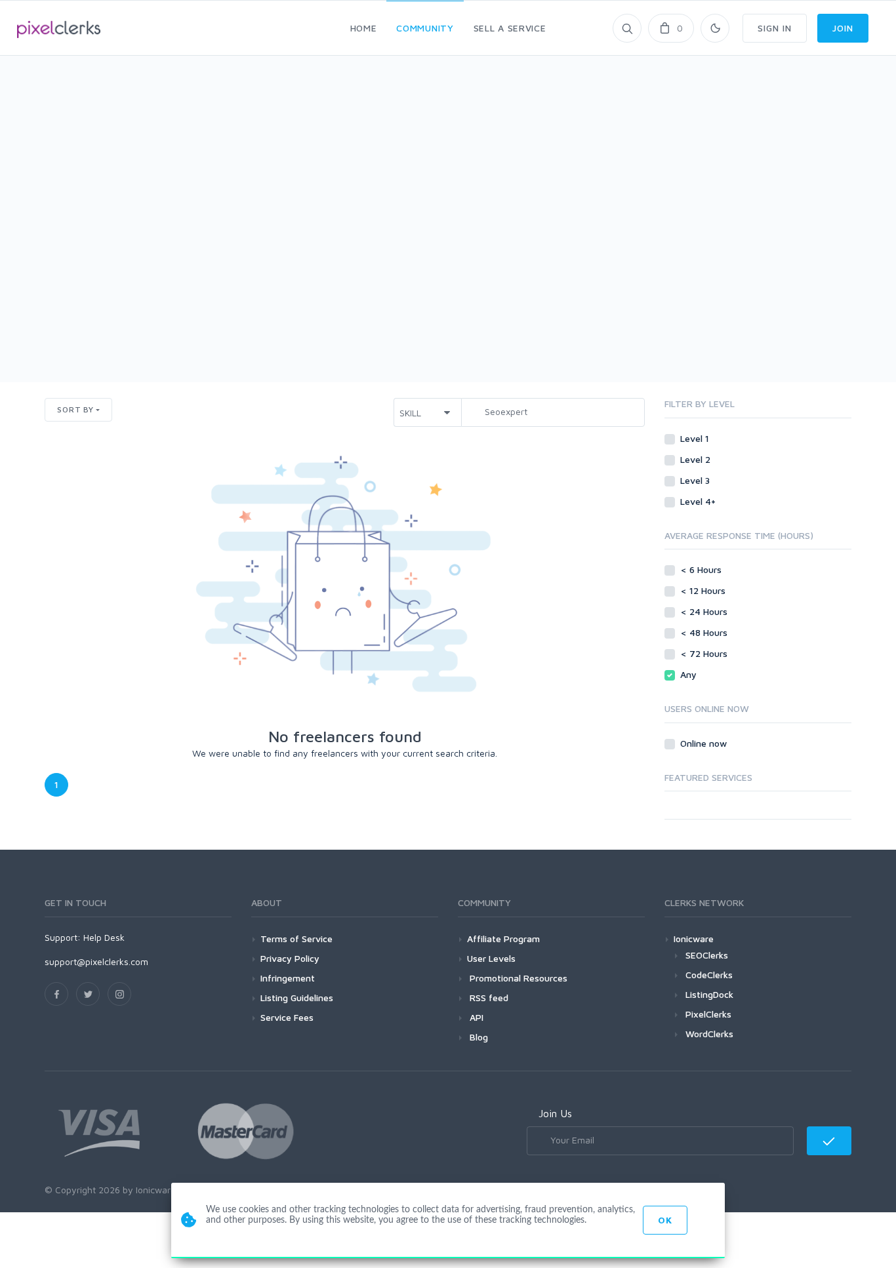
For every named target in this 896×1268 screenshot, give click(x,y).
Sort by (75, 409)
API (475, 1017)
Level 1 (696, 438)
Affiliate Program (503, 938)
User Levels (491, 958)
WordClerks (709, 1033)
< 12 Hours (704, 590)
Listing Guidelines (296, 997)
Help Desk (104, 937)
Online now (704, 743)
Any (689, 674)
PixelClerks (708, 1014)
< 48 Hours (705, 632)
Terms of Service (296, 938)
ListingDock (709, 994)
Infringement (287, 977)
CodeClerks (709, 974)
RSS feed (487, 997)
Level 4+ (699, 501)
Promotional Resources (517, 977)
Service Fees (287, 1017)
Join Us (555, 1113)
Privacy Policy (289, 958)
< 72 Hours (705, 653)
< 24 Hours (705, 611)
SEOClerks (706, 955)
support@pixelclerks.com (96, 961)
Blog (477, 1036)
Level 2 (696, 459)
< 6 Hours (702, 569)
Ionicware (694, 938)
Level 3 (696, 480)
